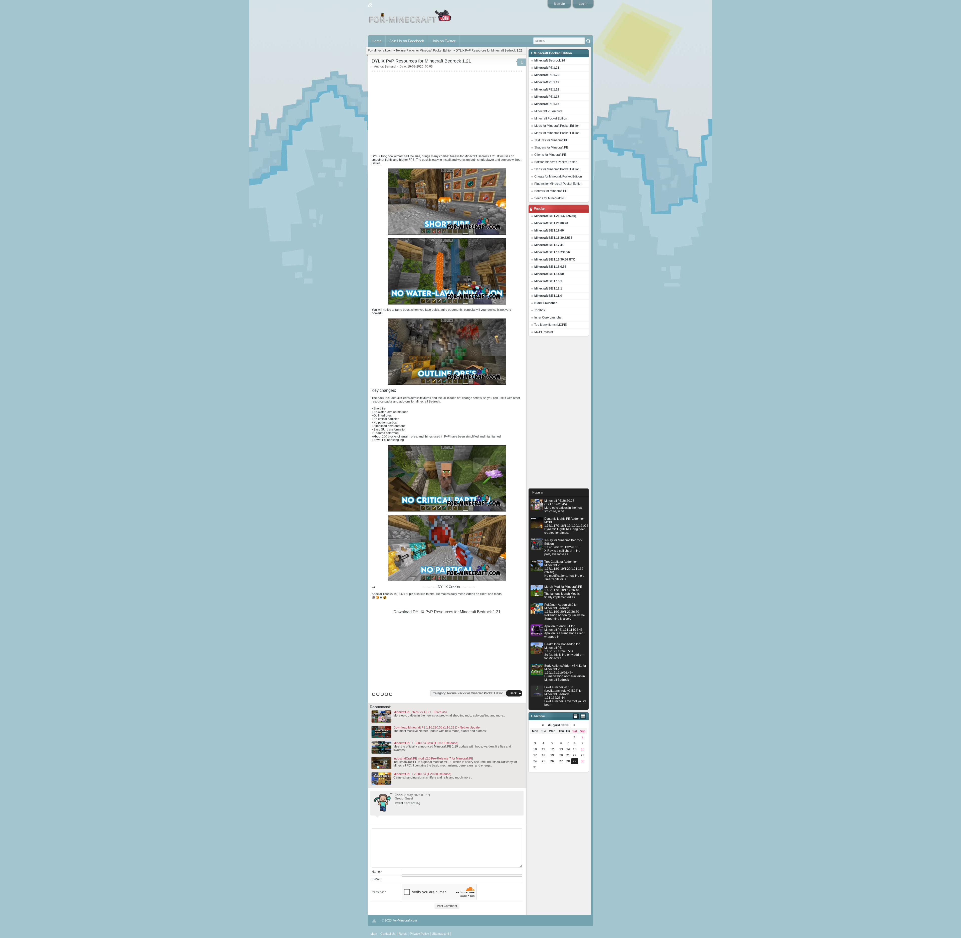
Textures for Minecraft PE (551, 140)
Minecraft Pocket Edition (550, 118)
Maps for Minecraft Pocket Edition (557, 133)
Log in (583, 4)
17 (535, 755)
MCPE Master (543, 332)
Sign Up (559, 4)
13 (561, 749)
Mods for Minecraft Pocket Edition (557, 126)
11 (543, 749)
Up (374, 920)
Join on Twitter (443, 41)
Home (377, 41)
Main (410, 18)
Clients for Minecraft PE (550, 154)
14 (568, 749)
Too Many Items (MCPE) (550, 324)
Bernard (390, 66)
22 (574, 755)
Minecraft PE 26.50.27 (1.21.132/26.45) (420, 712)
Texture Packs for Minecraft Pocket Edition (424, 50)
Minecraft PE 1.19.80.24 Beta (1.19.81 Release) (425, 743)
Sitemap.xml (440, 934)
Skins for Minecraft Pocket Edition (557, 169)
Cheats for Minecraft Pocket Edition (558, 176)
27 (561, 761)
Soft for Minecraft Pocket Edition (555, 162)
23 (582, 755)
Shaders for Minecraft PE (551, 147)
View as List (583, 716)
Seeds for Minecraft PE (549, 198)
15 (574, 749)
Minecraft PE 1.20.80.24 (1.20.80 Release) (422, 774)
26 (552, 761)
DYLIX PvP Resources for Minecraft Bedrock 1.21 (457, 612)
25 (543, 761)
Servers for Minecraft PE (550, 191)
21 (568, 755)
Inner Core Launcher (548, 317)
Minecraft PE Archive (548, 111)
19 (552, 755)
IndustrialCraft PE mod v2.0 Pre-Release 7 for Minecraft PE (433, 758)
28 (568, 761)
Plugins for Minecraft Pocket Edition (558, 184)
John (399, 795)
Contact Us (387, 934)
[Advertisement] (559, 413)
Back (513, 693)
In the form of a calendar (576, 716)
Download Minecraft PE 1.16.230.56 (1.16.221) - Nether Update (436, 727)
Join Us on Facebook (406, 41)
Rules (403, 934)
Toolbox (539, 310)
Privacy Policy (419, 934)
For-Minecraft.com (380, 50)
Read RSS (370, 4)
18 (543, 755)
